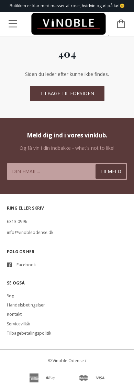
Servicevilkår (19, 324)
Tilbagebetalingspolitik (29, 333)
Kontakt (14, 314)
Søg (10, 296)
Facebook (26, 265)
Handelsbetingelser (26, 305)
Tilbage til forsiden (67, 93)
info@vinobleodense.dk (30, 232)
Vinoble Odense (68, 361)
